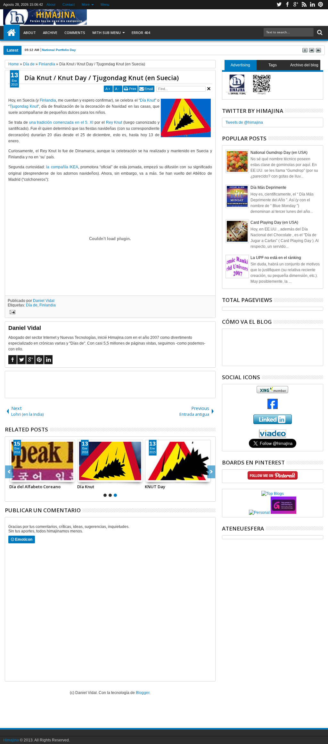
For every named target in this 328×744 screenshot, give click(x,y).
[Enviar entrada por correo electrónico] (11, 313)
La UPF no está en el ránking (275, 257)
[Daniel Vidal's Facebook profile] (272, 407)
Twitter (279, 4)
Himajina (11, 740)
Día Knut (147, 100)
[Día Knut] (110, 461)
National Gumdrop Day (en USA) (279, 152)
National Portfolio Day (59, 50)
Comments (74, 32)
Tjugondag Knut (24, 106)
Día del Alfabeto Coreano (35, 486)
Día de (31, 305)
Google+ (295, 4)
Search (319, 32)
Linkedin (312, 4)
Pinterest (320, 4)
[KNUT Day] (178, 461)
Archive (50, 32)
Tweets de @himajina (244, 122)
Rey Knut (114, 122)
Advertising (240, 65)
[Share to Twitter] (21, 477)
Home (12, 33)
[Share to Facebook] (14, 477)
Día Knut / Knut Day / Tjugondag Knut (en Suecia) (101, 77)
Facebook (287, 4)
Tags (272, 65)
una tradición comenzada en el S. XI (61, 122)
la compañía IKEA (62, 167)
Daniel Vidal (43, 300)
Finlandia (48, 100)
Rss (304, 4)
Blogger (142, 692)
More (86, 4)
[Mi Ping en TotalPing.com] (283, 512)
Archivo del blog (304, 65)
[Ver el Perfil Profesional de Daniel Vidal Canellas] (272, 436)
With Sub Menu (106, 32)
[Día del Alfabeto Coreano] (42, 461)
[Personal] (259, 512)
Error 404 (141, 32)
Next (9, 471)
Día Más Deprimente (268, 187)
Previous (211, 471)
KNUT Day (155, 486)
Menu (105, 4)
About (50, 4)
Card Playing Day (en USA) (274, 222)
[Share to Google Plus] (28, 477)
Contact (68, 4)
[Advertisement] (110, 384)
